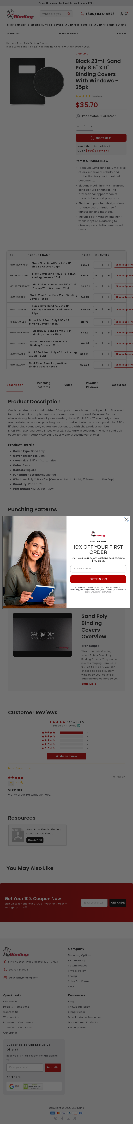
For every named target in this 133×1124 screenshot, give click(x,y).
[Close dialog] (126, 519)
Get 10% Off (98, 579)
